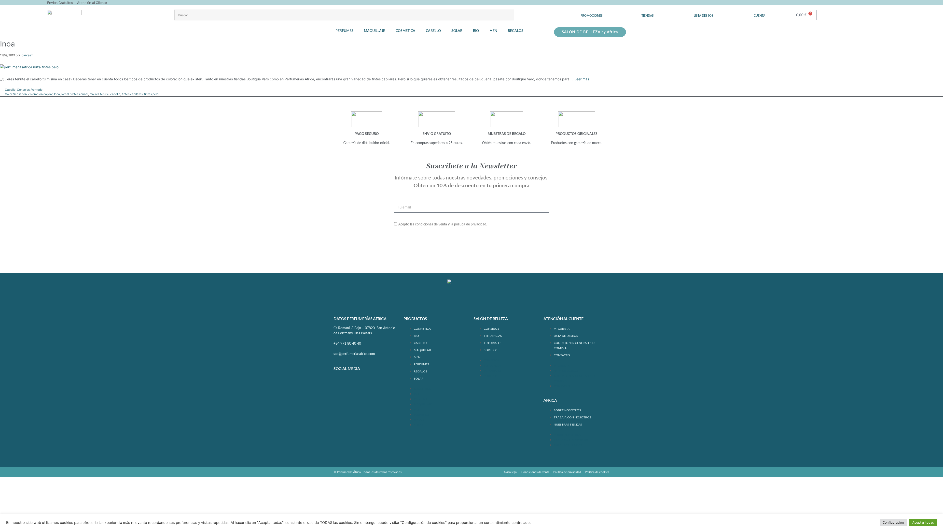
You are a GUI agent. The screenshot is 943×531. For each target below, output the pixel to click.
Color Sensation (16, 94)
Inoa (57, 94)
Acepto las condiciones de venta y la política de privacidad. (442, 224)
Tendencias (493, 335)
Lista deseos (703, 15)
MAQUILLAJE (423, 350)
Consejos (23, 89)
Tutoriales (492, 342)
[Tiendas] (648, 12)
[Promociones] (592, 12)
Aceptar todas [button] (923, 522)
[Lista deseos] (704, 12)
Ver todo (36, 89)
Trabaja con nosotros (572, 417)
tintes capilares (132, 94)
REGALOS (420, 371)
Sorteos (491, 350)
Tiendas (647, 15)
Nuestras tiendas (568, 424)
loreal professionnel (74, 94)
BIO (416, 335)
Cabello (10, 89)
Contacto (562, 355)
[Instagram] (354, 382)
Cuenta (759, 15)
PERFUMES (421, 364)
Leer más (581, 79)
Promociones (592, 15)
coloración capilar (40, 94)
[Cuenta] (760, 12)
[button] (347, 31)
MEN (417, 357)
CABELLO (420, 342)
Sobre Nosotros (567, 410)
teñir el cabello (110, 94)
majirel (94, 94)
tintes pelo (151, 94)
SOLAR (418, 378)
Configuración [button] (893, 522)
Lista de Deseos (566, 335)
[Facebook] (339, 382)
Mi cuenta (561, 328)
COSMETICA (422, 328)
